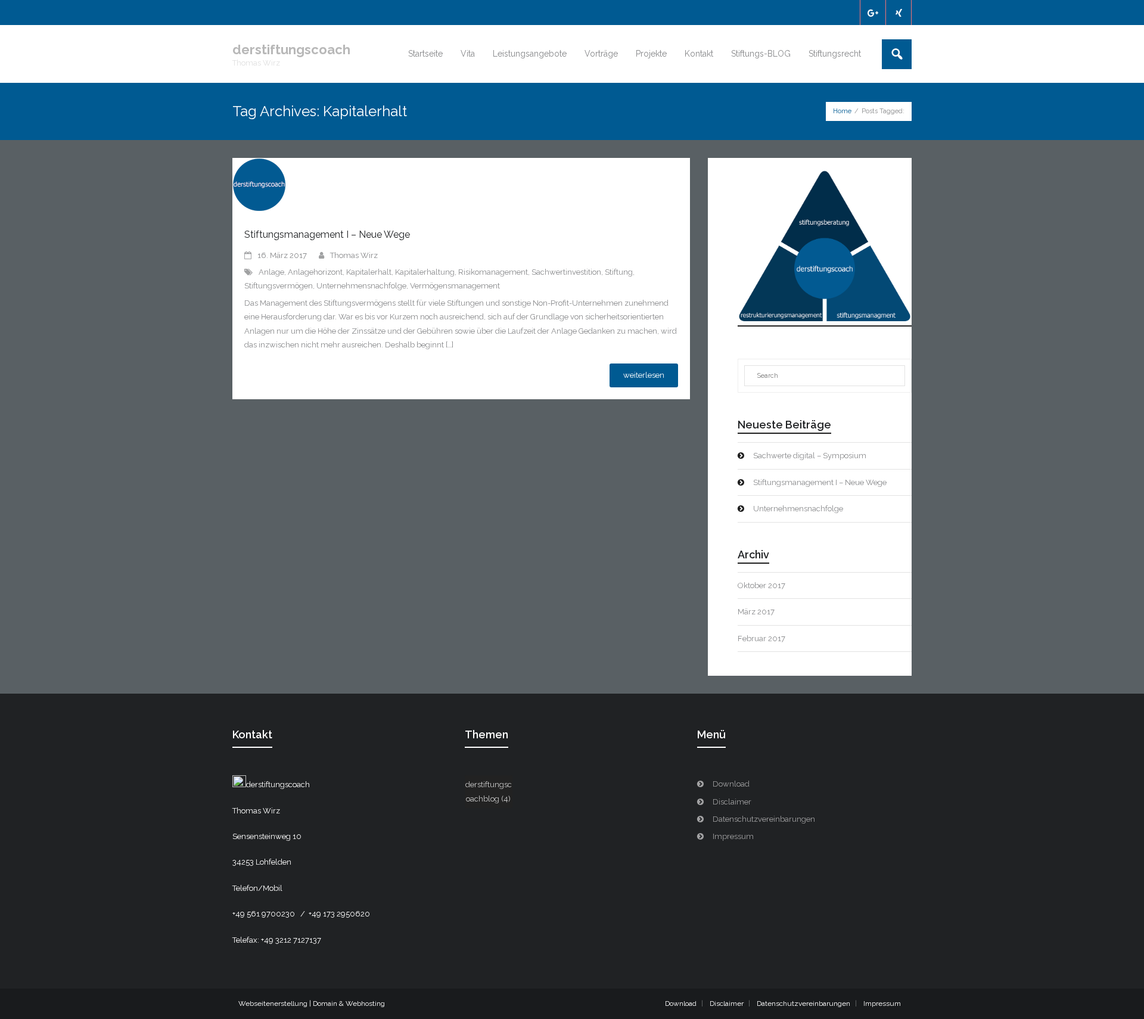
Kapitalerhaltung (425, 272)
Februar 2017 (761, 638)
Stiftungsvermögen (278, 285)
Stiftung (619, 272)
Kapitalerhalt (368, 272)
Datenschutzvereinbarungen (764, 819)
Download (731, 783)
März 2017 (756, 611)
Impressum (733, 836)
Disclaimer (732, 801)
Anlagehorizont (315, 272)
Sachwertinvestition (566, 272)
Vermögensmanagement (455, 285)
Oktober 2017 (761, 585)
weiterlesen (643, 375)
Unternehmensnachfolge (361, 285)
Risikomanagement (493, 272)
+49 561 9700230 (264, 913)
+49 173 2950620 (339, 913)
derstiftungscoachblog (488, 791)
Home (842, 111)
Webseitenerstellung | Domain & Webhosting (311, 1003)
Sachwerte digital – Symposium (809, 455)
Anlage (271, 272)
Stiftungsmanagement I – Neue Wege (327, 234)
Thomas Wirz (354, 255)
